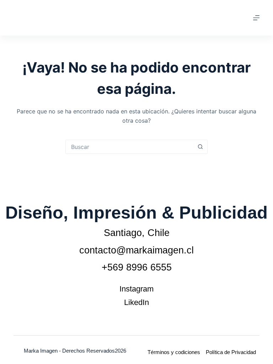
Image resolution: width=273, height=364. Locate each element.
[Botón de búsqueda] (200, 147)
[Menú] (256, 18)
